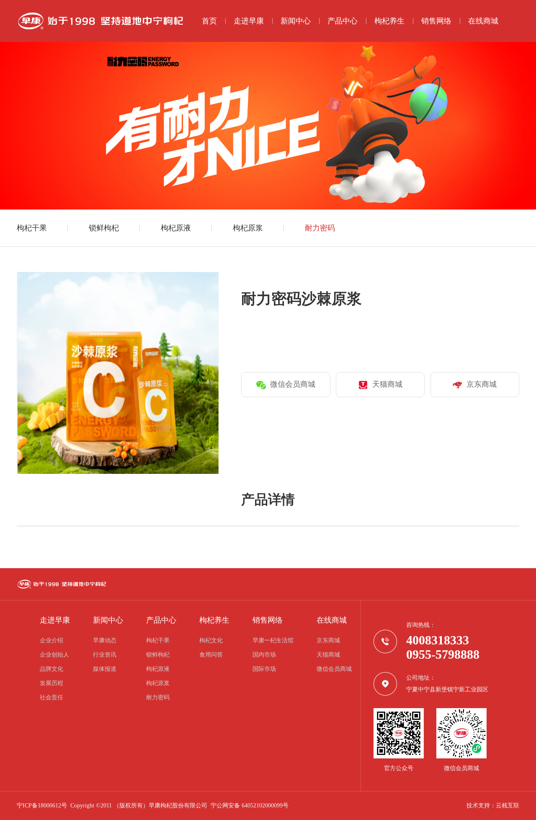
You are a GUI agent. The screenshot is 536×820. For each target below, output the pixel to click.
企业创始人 (54, 655)
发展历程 (51, 683)
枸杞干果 (32, 228)
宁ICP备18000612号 (42, 805)
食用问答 (211, 655)
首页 (209, 21)
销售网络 (436, 21)
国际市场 (264, 669)
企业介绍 (51, 641)
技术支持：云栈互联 (492, 805)
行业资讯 (104, 655)
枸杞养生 (389, 21)
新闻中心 (296, 21)
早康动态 (104, 641)
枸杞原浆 (248, 228)
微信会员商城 (334, 669)
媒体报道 (104, 669)
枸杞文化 (211, 641)
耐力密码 (320, 228)
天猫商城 (328, 655)
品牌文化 (51, 669)
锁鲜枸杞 (104, 228)
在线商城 (483, 21)
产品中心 (342, 21)
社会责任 (51, 698)
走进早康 (249, 21)
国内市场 (264, 655)
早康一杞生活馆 (273, 641)
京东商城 (328, 641)
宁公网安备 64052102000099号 (250, 805)
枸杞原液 (176, 228)
